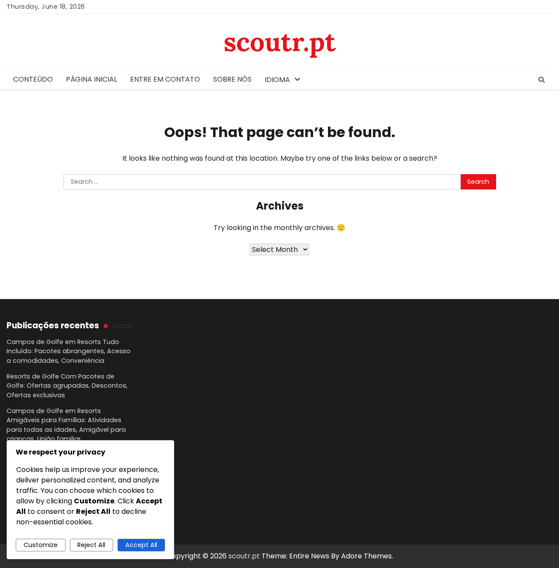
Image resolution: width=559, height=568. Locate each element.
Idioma (277, 80)
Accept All (141, 544)
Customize (41, 544)
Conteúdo (33, 79)
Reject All (91, 544)
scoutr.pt (280, 41)
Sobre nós (232, 79)
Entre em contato (165, 79)
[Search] (541, 79)
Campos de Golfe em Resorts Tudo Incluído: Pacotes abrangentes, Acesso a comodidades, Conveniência (69, 351)
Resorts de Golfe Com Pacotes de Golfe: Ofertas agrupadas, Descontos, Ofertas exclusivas (67, 385)
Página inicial (91, 79)
